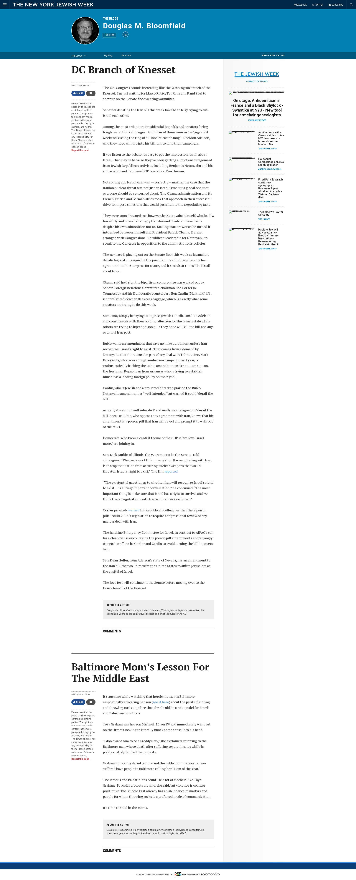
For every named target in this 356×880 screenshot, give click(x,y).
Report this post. (80, 150)
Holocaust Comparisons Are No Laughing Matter (271, 162)
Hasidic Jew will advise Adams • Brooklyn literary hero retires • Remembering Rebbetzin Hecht (268, 237)
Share (79, 93)
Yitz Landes (264, 219)
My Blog (108, 55)
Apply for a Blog (273, 55)
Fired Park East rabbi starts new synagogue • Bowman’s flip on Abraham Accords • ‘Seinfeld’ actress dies (271, 188)
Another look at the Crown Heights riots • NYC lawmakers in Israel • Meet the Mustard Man (271, 138)
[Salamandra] (210, 874)
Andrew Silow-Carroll (269, 169)
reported (171, 471)
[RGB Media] (180, 874)
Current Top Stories (257, 81)
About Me (126, 55)
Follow (109, 35)
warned (134, 510)
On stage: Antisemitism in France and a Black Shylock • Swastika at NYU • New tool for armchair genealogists (257, 107)
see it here (161, 702)
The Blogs (110, 18)
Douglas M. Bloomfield (144, 25)
